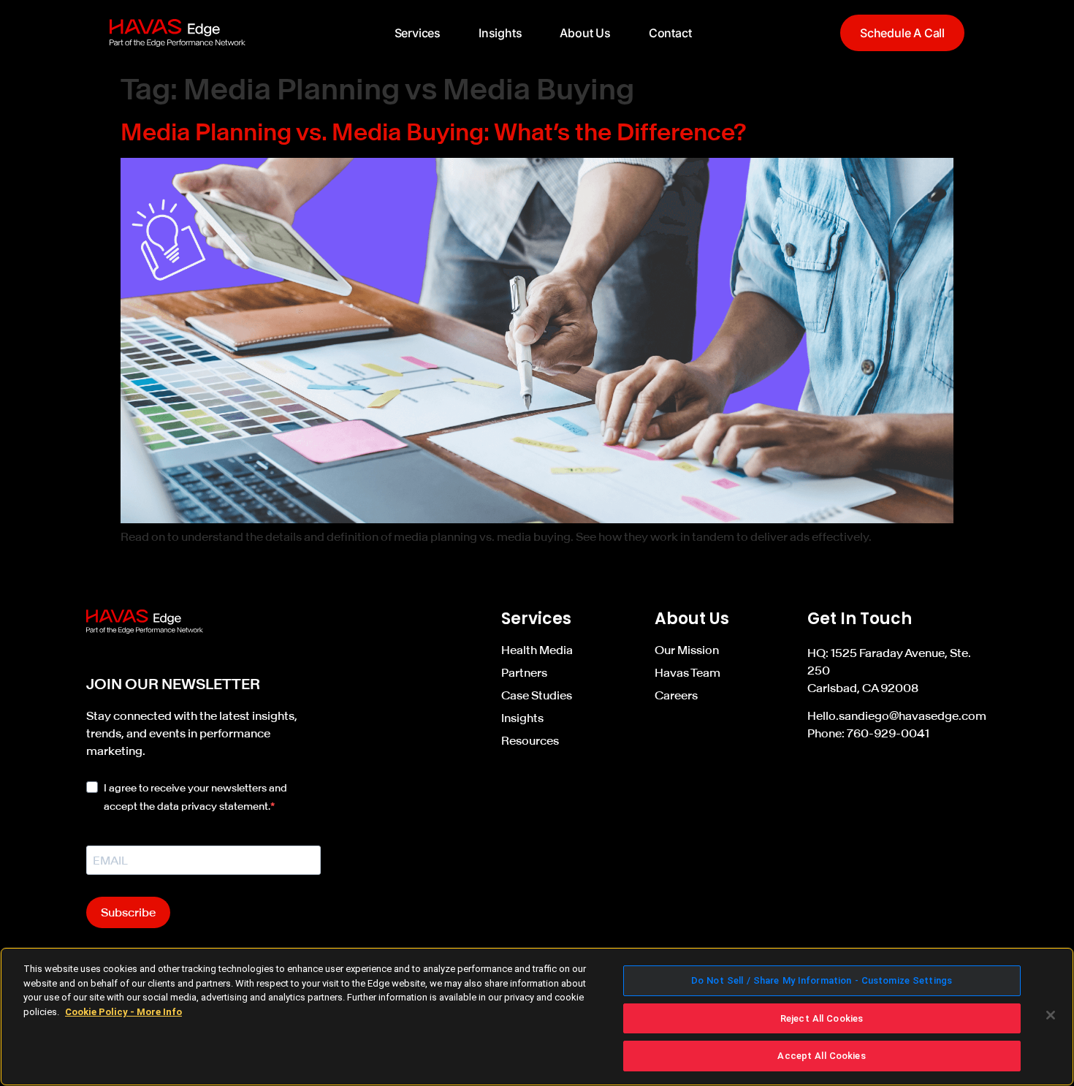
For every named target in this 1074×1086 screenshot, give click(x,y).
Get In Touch (859, 618)
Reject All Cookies (821, 1018)
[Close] (1051, 1015)
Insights (500, 33)
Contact (670, 33)
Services (418, 33)
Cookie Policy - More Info (123, 1011)
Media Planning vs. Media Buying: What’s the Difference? (434, 132)
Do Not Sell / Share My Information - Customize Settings (821, 980)
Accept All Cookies (821, 1055)
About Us (585, 33)
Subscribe (128, 912)
